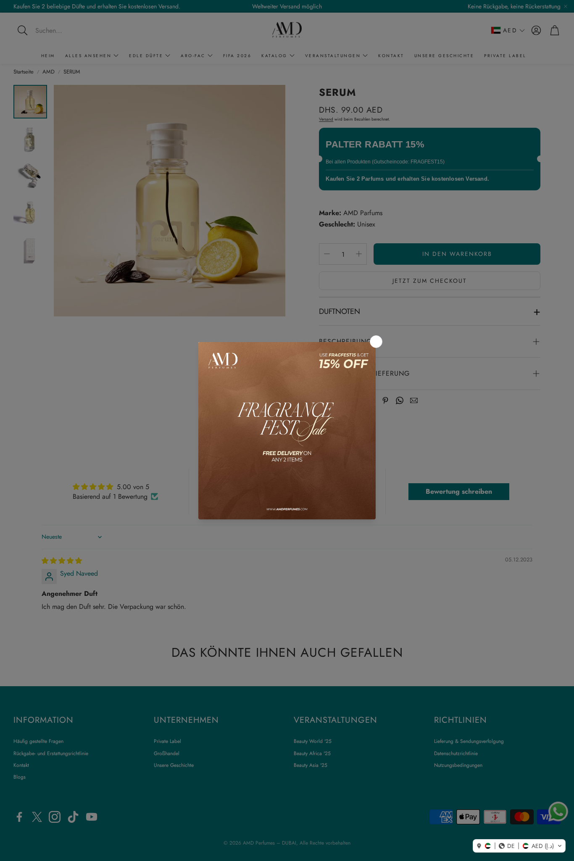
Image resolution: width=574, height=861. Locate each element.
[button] (519, 846)
